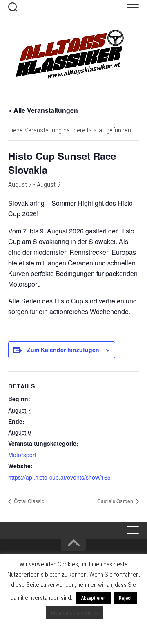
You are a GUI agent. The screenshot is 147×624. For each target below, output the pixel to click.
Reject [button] (125, 598)
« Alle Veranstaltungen (43, 110)
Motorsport (22, 455)
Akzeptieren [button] (93, 598)
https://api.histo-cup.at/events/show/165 (59, 477)
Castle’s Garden (115, 500)
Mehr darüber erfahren (74, 613)
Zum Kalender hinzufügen (63, 350)
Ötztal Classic (28, 500)
